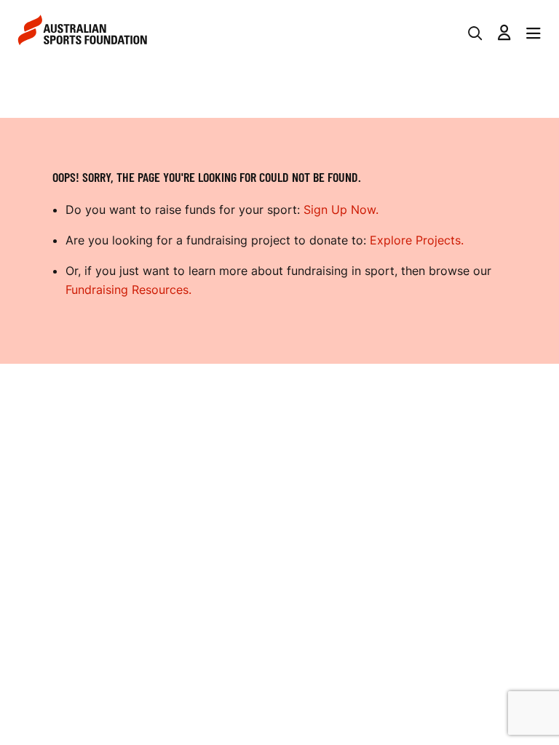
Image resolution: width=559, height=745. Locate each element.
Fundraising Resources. (128, 289)
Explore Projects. (417, 240)
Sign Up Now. (341, 209)
